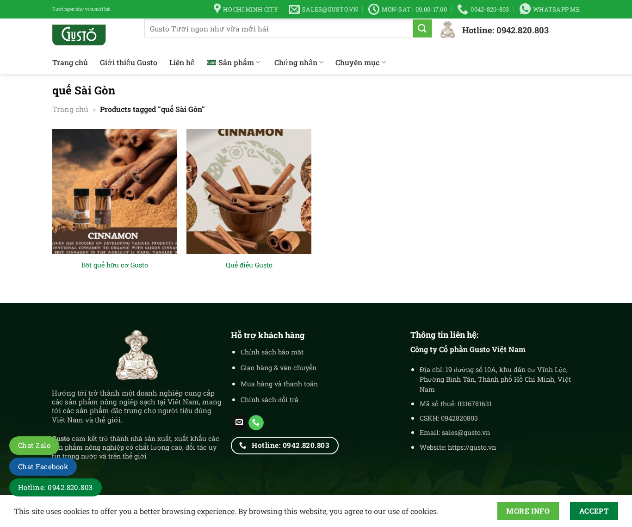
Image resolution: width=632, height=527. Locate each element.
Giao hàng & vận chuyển (278, 367)
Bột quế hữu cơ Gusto (114, 265)
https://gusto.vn (472, 447)
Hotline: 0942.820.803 (55, 487)
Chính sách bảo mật (272, 351)
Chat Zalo (34, 445)
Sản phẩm (236, 62)
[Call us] (256, 423)
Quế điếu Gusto (249, 265)
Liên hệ (182, 62)
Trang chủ (70, 62)
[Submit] (422, 28)
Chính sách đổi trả (269, 399)
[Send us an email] (239, 423)
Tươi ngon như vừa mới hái (81, 9)
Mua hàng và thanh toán (279, 383)
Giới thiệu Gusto (128, 62)
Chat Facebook (43, 466)
